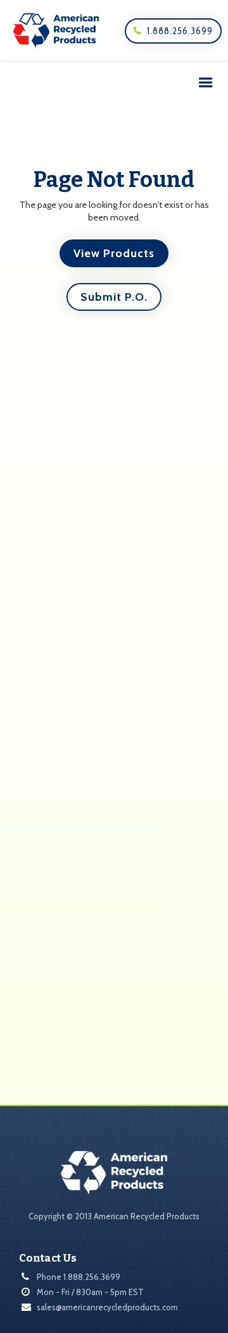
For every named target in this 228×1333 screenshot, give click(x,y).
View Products (114, 253)
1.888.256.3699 (173, 31)
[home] (52, 30)
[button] (206, 83)
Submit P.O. (114, 297)
